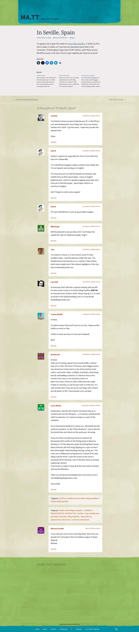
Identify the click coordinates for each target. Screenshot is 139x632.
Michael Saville (57, 528)
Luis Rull (54, 282)
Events (57, 38)
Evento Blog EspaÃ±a (76, 43)
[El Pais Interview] (70, 80)
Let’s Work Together (92, 629)
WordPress (63, 38)
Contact (53, 629)
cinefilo (54, 116)
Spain (73, 38)
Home (37, 629)
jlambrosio (55, 354)
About (45, 629)
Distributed (64, 629)
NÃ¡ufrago (55, 226)
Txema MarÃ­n (57, 314)
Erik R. (53, 151)
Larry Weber (56, 405)
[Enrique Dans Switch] (92, 80)
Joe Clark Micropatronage (25, 99)
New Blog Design (117, 99)
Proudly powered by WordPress (69, 624)
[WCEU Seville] (48, 80)
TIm (52, 249)
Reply (54, 142)
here (91, 293)
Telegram (79, 629)
